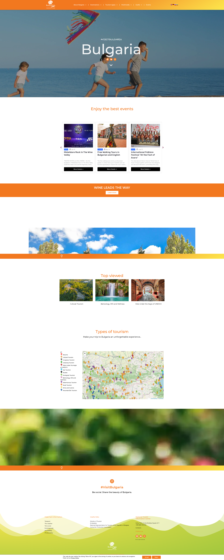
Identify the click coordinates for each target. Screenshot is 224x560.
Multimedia (125, 5)
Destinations (94, 5)
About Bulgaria (79, 5)
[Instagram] (115, 59)
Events (148, 5)
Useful (137, 5)
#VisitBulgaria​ (112, 487)
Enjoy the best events (112, 108)
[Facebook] (107, 59)
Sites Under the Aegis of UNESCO (148, 304)
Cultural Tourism (76, 304)
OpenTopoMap (154, 398)
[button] (61, 147)
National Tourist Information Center (143, 518)
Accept (147, 557)
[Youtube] (111, 59)
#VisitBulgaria (111, 39)
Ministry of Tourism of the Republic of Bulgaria (112, 554)
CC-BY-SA (161, 398)
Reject (156, 557)
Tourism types (110, 5)
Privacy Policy (75, 558)
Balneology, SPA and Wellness (113, 304)
